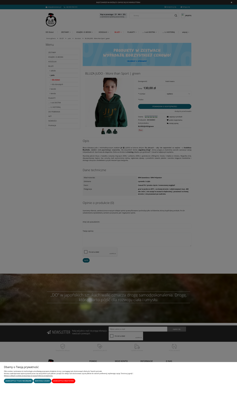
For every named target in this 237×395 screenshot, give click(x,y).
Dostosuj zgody (42, 381)
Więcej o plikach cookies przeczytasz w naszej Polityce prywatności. (28, 376)
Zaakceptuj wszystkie (63, 381)
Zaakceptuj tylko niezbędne (18, 381)
